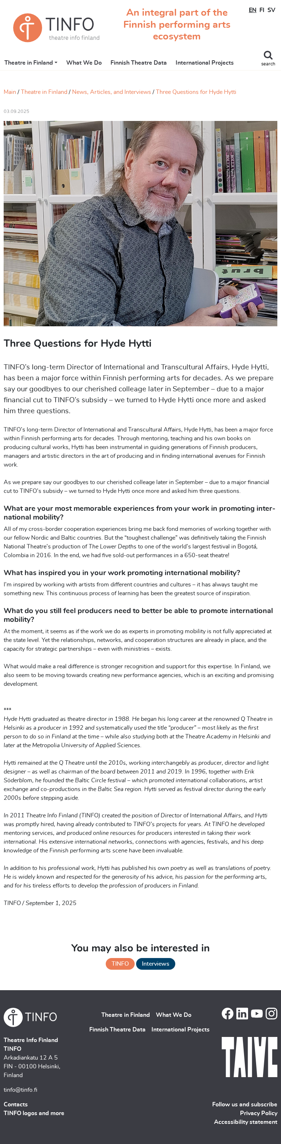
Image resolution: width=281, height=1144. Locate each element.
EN (252, 10)
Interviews (155, 964)
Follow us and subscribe (244, 1104)
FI (262, 10)
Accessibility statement (245, 1122)
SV (271, 10)
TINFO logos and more (34, 1113)
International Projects (205, 63)
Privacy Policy (258, 1113)
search (268, 64)
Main (10, 92)
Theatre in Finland (28, 63)
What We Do (84, 63)
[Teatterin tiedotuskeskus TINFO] (56, 27)
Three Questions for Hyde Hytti (196, 92)
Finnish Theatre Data (138, 63)
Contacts (16, 1104)
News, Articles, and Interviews (111, 92)
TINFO (120, 964)
